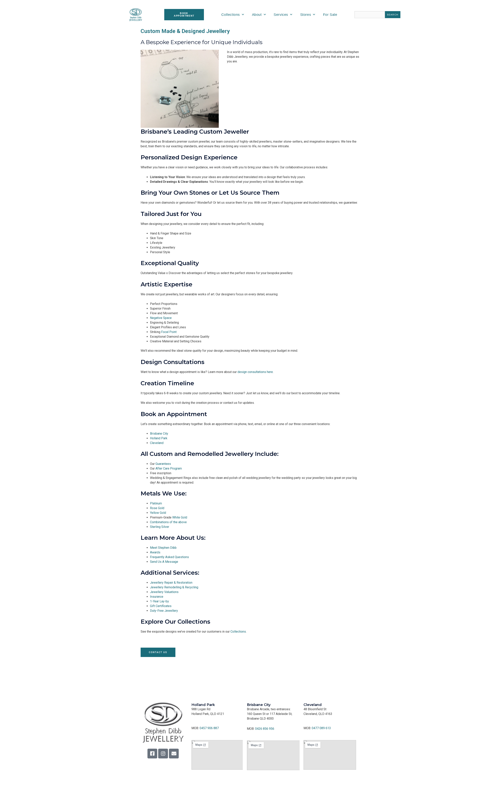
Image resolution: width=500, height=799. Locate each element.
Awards (155, 552)
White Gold (179, 517)
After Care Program (168, 468)
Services (281, 15)
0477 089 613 (321, 728)
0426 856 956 (264, 729)
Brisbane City (159, 433)
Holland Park (158, 438)
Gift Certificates (160, 606)
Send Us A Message (164, 562)
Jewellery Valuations (164, 592)
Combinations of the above (168, 522)
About (257, 15)
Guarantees (163, 464)
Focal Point (169, 332)
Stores (305, 15)
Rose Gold (157, 508)
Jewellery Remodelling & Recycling (174, 587)
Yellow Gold (158, 513)
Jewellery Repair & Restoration (171, 582)
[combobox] (369, 14)
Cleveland (156, 443)
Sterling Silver (159, 527)
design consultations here (255, 372)
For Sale (330, 15)
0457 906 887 (209, 728)
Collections (230, 15)
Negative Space (161, 318)
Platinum (156, 503)
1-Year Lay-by (159, 601)
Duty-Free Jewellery (164, 611)
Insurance (156, 596)
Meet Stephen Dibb (163, 548)
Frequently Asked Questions (169, 557)
